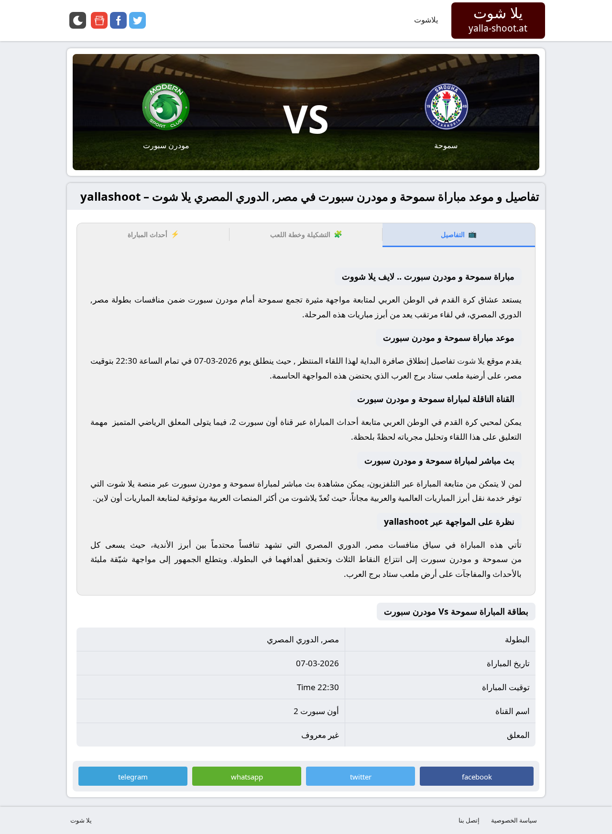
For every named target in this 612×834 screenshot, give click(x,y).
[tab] (458, 235)
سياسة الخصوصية (514, 820)
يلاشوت (426, 19)
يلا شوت (81, 820)
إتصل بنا (469, 820)
